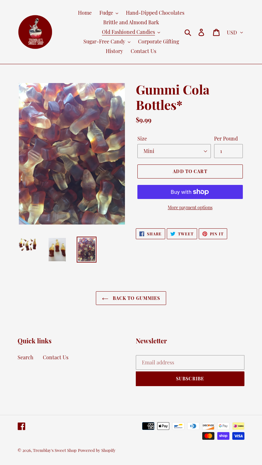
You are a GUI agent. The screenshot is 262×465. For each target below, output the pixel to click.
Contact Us (55, 357)
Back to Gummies (136, 298)
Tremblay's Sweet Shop (55, 450)
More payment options (190, 207)
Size (142, 138)
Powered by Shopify (97, 450)
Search (25, 357)
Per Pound (226, 138)
